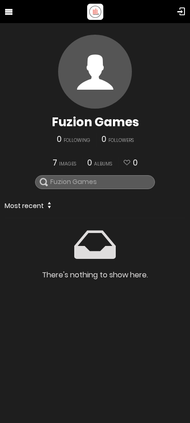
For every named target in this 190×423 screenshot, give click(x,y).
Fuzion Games (95, 122)
